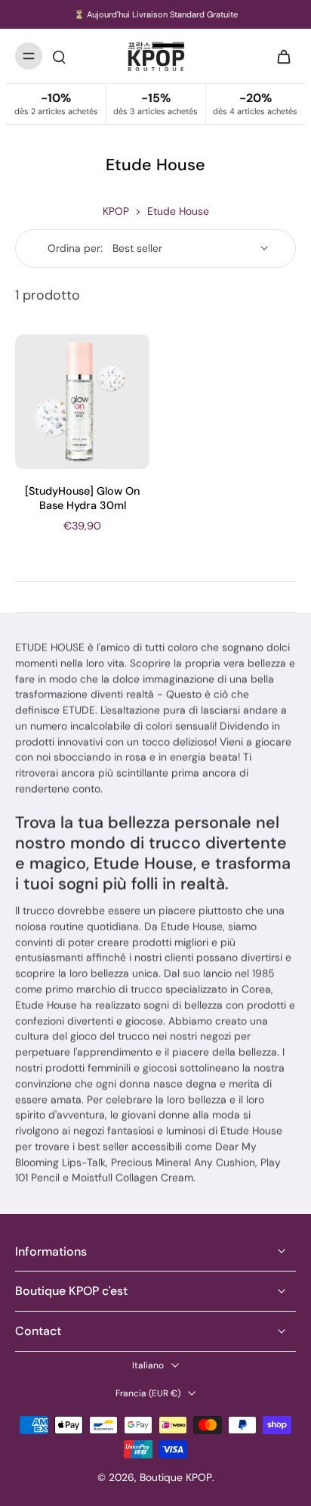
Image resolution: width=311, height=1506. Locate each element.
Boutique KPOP (176, 1477)
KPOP (116, 211)
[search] (58, 56)
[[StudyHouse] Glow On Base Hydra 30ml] (82, 401)
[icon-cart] (279, 56)
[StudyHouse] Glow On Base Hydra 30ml (82, 498)
